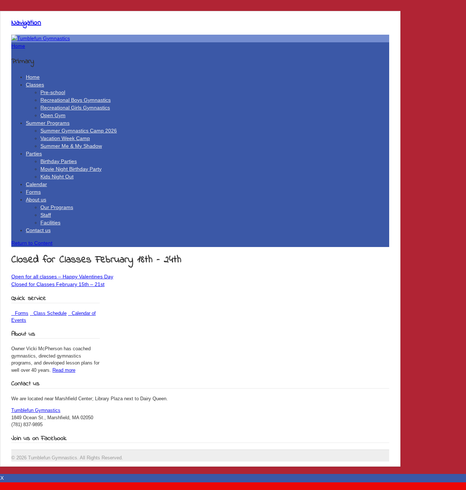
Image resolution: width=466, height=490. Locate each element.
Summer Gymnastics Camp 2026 (78, 131)
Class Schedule (48, 313)
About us (36, 199)
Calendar (36, 184)
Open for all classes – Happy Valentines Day (62, 276)
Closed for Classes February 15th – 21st (57, 284)
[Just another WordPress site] (40, 38)
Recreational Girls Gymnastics (75, 108)
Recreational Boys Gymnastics (75, 100)
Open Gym (53, 115)
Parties (34, 154)
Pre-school (52, 92)
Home (33, 77)
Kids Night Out (57, 177)
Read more (63, 370)
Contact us (38, 230)
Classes (35, 85)
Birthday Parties (58, 161)
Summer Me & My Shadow (71, 146)
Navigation (26, 23)
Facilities (50, 222)
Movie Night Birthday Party (71, 169)
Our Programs (56, 207)
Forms (33, 192)
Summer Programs (48, 123)
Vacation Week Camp (65, 138)
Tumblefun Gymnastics (35, 410)
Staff (45, 215)
